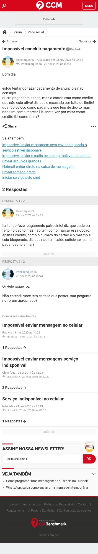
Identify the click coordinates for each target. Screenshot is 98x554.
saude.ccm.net (49, 535)
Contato (83, 504)
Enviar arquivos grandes (21, 161)
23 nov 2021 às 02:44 (57, 64)
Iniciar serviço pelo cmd (21, 177)
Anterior (12, 41)
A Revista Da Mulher (41, 510)
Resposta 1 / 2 (13, 201)
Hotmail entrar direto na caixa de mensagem (38, 166)
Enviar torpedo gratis (19, 172)
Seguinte (85, 41)
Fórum (17, 32)
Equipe (13, 504)
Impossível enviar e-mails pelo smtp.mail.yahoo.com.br (46, 156)
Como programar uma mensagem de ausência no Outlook (47, 481)
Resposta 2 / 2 (13, 261)
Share (12, 126)
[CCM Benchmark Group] (49, 523)
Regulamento (15, 510)
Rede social (36, 32)
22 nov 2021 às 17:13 (29, 215)
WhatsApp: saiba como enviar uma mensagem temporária (47, 487)
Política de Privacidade (59, 504)
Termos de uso (31, 504)
